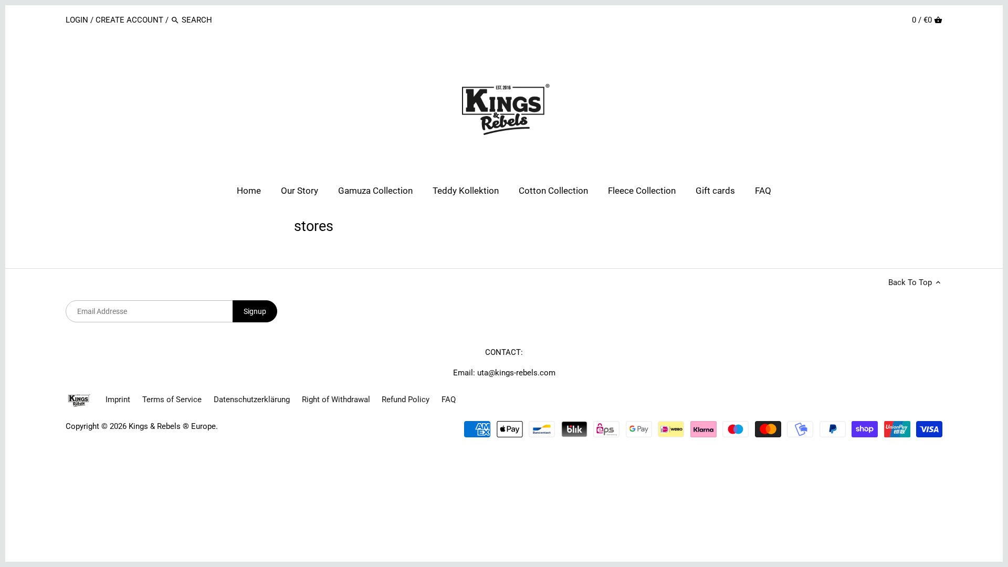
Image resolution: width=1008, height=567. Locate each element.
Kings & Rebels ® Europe (172, 426)
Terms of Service (172, 399)
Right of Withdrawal (336, 399)
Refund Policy (405, 399)
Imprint (118, 399)
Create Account (129, 20)
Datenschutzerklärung (252, 399)
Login (78, 20)
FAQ (449, 399)
